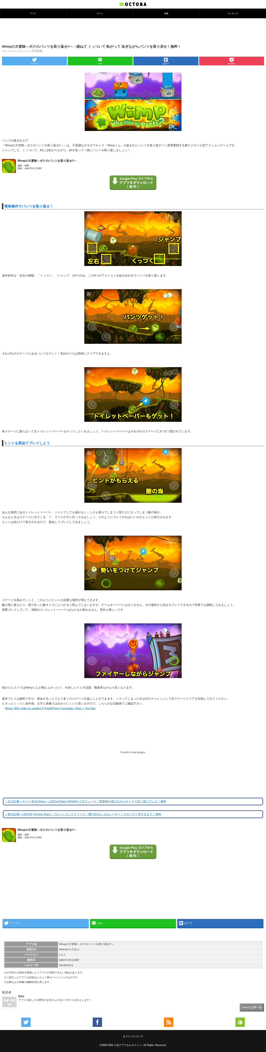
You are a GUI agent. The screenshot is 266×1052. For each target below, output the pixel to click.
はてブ (166, 63)
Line (100, 63)
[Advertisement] (133, 31)
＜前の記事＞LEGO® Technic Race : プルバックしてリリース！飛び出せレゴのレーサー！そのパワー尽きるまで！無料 (83, 814)
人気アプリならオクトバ (128, 1045)
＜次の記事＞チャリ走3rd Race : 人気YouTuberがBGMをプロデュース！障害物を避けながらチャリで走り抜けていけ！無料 (85, 801)
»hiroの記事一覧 (252, 1007)
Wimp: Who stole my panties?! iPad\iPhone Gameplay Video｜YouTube (50, 708)
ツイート (34, 63)
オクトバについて (133, 1036)
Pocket (231, 63)
